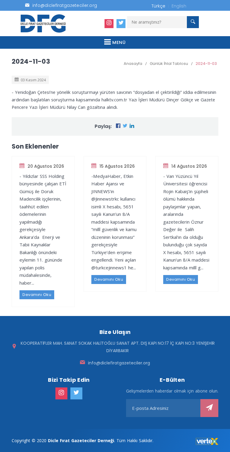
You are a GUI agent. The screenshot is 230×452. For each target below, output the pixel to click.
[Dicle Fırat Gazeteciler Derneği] (43, 23)
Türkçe (158, 6)
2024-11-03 (206, 63)
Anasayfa (133, 63)
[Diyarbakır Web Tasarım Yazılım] (207, 441)
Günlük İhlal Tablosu (169, 63)
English (179, 6)
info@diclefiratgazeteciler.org (119, 363)
